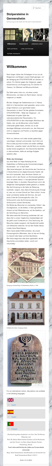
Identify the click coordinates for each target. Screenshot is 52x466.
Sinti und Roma (12, 49)
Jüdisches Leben (37, 44)
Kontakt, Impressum (13, 53)
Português (14, 429)
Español (13, 417)
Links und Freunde (27, 49)
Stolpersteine (23, 44)
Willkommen (11, 44)
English (13, 405)
